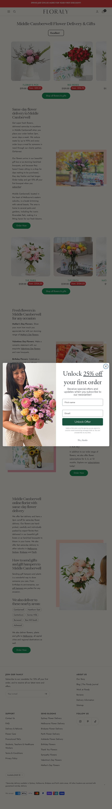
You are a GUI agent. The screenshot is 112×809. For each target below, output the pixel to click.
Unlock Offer (83, 421)
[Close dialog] (105, 366)
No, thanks (83, 440)
